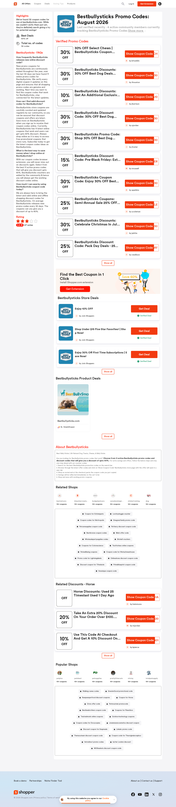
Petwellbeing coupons (88, 552)
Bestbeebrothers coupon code (94, 710)
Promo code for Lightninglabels (89, 558)
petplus (60, 678)
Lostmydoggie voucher (121, 514)
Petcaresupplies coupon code (90, 526)
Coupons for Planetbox (124, 710)
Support (158, 781)
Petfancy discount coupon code (123, 526)
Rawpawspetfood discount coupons (96, 697)
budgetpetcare (98, 501)
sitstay (130, 678)
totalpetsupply (152, 678)
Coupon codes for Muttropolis (92, 520)
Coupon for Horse (126, 697)
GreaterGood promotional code (120, 691)
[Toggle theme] (159, 4)
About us (135, 781)
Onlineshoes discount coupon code (124, 558)
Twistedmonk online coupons (92, 716)
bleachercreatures (81, 501)
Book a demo (20, 781)
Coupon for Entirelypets (94, 514)
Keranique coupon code (107, 571)
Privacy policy (40, 798)
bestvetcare (61, 501)
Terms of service (54, 798)
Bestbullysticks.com (68, 421)
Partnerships (35, 781)
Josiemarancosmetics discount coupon (124, 723)
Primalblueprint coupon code (124, 565)
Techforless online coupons (122, 545)
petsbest (78, 678)
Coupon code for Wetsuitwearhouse (120, 552)
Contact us (147, 781)
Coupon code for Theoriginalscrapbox (126, 735)
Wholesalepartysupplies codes (96, 539)
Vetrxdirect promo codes (94, 742)
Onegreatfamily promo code (124, 520)
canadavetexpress (117, 501)
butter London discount (122, 742)
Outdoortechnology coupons (123, 716)
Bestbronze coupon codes (96, 533)
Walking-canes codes (91, 691)
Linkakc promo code (124, 729)
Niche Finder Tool (53, 781)
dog (147, 501)
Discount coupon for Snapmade (95, 729)
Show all (108, 263)
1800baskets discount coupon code (107, 748)
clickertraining (134, 501)
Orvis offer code (93, 704)
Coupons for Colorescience (92, 545)
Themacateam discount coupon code (88, 735)
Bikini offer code (122, 533)
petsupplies (97, 678)
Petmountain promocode (118, 704)
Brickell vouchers (123, 539)
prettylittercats (116, 678)
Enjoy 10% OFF (84, 308)
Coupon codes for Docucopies (88, 723)
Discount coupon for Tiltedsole (92, 565)
